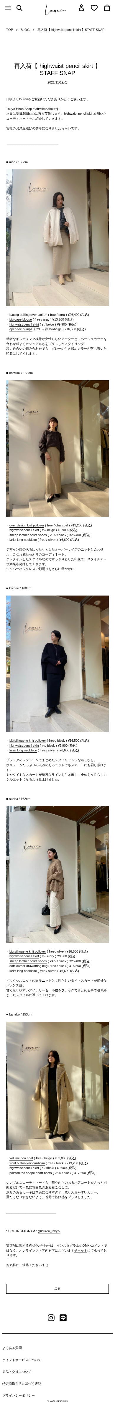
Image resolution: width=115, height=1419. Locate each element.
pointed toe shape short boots (30, 1173)
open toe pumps (20, 329)
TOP (9, 29)
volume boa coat (21, 1158)
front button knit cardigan (27, 1163)
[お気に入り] (94, 8)
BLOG (25, 29)
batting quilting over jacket (27, 314)
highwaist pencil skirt (24, 956)
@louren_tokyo (49, 1231)
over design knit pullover (26, 525)
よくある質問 (12, 1348)
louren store (62, 1401)
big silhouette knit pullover (27, 740)
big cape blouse (20, 319)
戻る (57, 1288)
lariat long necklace (23, 539)
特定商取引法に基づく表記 (21, 1383)
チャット (80, 1250)
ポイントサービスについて (21, 1360)
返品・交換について (17, 1371)
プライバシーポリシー (18, 1395)
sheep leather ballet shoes (28, 535)
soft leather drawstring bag (28, 966)
